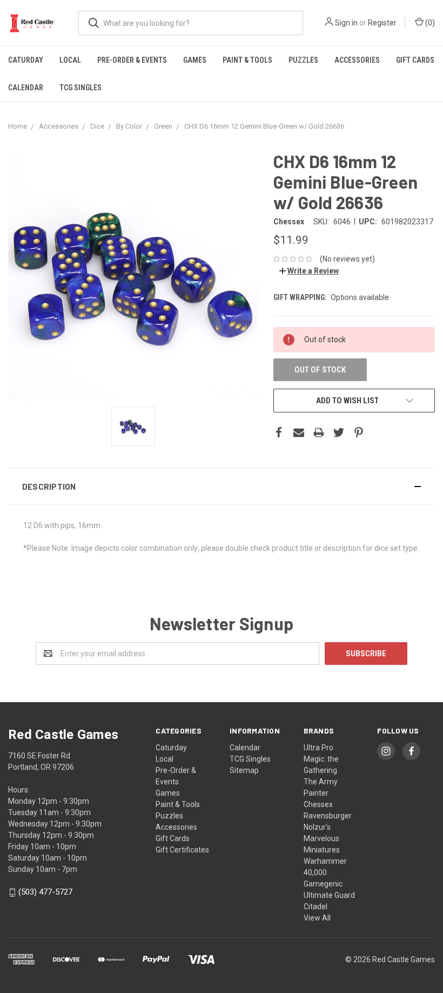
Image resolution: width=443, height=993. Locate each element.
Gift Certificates (182, 849)
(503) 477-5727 (45, 892)
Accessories (357, 60)
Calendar (25, 87)
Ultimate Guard (329, 895)
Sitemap (244, 770)
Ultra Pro (318, 747)
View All (317, 918)
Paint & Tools (247, 60)
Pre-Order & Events (132, 60)
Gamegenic (323, 883)
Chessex (318, 804)
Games (194, 60)
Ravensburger (328, 815)
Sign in (346, 22)
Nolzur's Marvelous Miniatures (322, 838)
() (429, 22)
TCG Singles (80, 87)
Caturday (25, 60)
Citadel (315, 906)
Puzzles (303, 60)
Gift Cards (415, 60)
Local (70, 60)
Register (382, 22)
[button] (221, 486)
